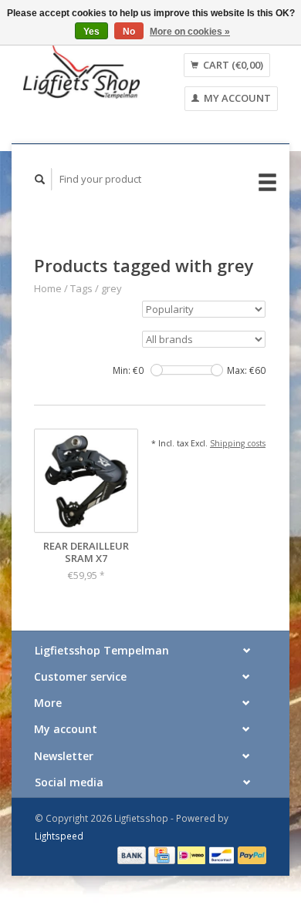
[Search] (40, 179)
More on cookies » (190, 31)
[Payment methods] (132, 854)
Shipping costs (237, 443)
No (129, 31)
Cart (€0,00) (232, 65)
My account (236, 98)
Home (48, 288)
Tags (81, 288)
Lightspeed (59, 835)
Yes (91, 31)
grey (111, 288)
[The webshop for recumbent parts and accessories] (81, 71)
